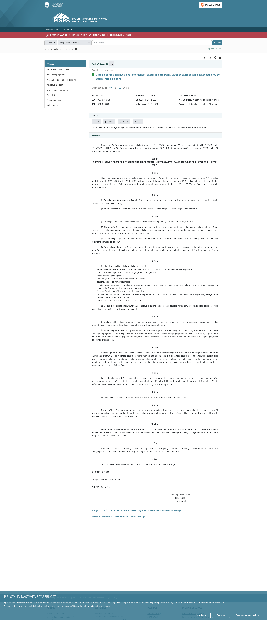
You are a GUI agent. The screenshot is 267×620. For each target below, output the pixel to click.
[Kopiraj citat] (111, 64)
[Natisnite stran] (220, 57)
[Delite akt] (214, 57)
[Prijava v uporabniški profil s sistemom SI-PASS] (210, 5)
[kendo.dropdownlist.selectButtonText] (88, 42)
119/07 (110, 88)
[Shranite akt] (209, 57)
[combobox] (75, 42)
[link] (52, 29)
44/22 (118, 88)
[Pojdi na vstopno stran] (53, 7)
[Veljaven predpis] (93, 74)
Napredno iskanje (214, 48)
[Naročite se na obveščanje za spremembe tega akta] (204, 57)
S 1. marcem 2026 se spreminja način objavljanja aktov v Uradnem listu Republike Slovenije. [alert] (90, 35)
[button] (155, 64)
